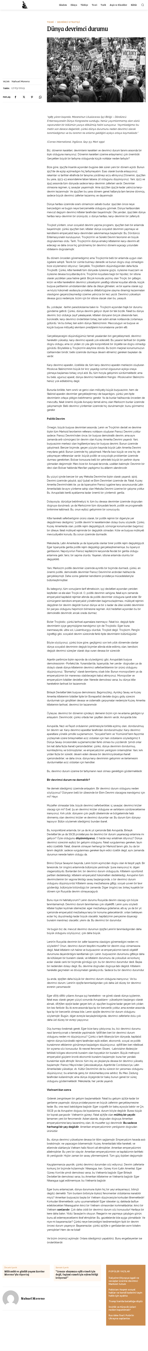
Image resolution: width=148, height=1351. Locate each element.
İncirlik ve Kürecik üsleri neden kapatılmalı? (122, 1308)
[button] (142, 5)
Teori (50, 22)
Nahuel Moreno (21, 81)
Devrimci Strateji (68, 22)
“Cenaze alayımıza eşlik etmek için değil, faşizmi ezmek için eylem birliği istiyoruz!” (77, 1274)
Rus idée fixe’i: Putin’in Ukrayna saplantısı (121, 1317)
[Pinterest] (32, 97)
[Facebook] (15, 97)
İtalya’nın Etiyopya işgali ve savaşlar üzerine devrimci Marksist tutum (124, 1281)
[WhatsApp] (40, 97)
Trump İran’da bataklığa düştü (126, 1301)
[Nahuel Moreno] (11, 1298)
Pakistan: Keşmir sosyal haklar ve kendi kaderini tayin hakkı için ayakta (125, 1292)
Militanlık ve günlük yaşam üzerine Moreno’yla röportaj (24, 1273)
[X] (23, 97)
